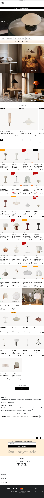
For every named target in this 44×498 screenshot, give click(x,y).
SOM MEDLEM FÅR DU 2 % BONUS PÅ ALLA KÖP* (23, 1)
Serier (29, 139)
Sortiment (3, 474)
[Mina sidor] (34, 3)
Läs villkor (22, 453)
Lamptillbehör (9, 38)
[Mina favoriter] (37, 3)
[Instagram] (22, 464)
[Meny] (42, 3)
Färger (20, 139)
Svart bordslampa (34, 416)
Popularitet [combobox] (40, 142)
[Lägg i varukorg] (17, 135)
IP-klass (32, 139)
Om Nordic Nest (4, 482)
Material (24, 139)
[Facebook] (18, 464)
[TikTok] (25, 464)
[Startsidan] (3, 3)
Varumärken (15, 139)
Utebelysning (29, 38)
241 (22, 392)
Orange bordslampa (25, 416)
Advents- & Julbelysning (19, 38)
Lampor (3, 38)
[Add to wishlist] (15, 136)
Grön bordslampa (15, 416)
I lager (5, 139)
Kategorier (10, 139)
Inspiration (3, 478)
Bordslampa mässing (6, 416)
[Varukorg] (39, 3)
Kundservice (4, 470)
